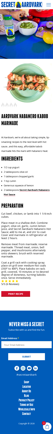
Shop (26, 382)
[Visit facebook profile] (16, 368)
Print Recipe (15, 293)
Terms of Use (26, 404)
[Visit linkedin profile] (35, 368)
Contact (26, 413)
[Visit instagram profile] (23, 368)
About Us (26, 391)
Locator (26, 386)
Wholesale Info (26, 409)
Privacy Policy (26, 400)
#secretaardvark (26, 374)
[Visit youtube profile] (29, 368)
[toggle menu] (49, 5)
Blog (26, 395)
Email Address (10, 338)
